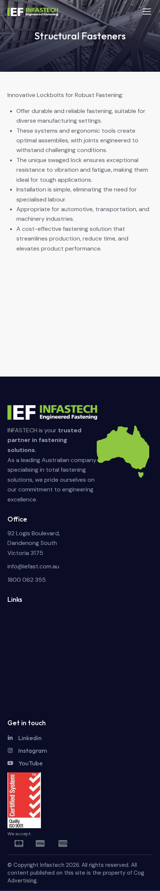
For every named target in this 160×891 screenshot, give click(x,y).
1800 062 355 (26, 580)
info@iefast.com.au (33, 566)
